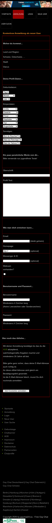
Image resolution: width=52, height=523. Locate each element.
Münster (28, 506)
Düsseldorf (8, 496)
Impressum (9, 440)
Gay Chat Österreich (34, 482)
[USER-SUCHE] (6, 24)
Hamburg (14, 492)
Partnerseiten (10, 450)
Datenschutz (10, 446)
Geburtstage (10, 429)
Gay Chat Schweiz (11, 486)
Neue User (9, 419)
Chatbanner (9, 433)
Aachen (16, 510)
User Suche (9, 422)
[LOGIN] (30, 14)
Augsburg (7, 510)
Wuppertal (26, 503)
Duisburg (7, 503)
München (24, 492)
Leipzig (15, 499)
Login (6, 415)
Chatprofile (9, 453)
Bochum (16, 503)
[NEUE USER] (42, 14)
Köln (32, 492)
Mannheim (8, 506)
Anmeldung (9, 412)
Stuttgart (40, 492)
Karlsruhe (18, 506)
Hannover (25, 499)
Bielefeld (44, 503)
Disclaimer (9, 443)
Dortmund (19, 496)
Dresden (7, 499)
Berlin (5, 492)
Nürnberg (35, 499)
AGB (5, 349)
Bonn (35, 503)
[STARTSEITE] (6, 14)
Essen (28, 496)
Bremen (36, 496)
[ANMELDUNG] (18, 14)
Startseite (8, 408)
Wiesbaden (39, 506)
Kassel (25, 510)
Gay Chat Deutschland (13, 482)
